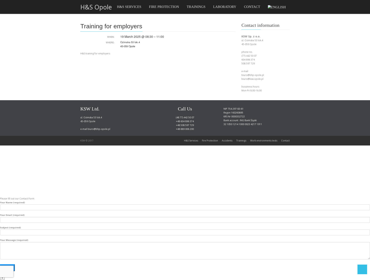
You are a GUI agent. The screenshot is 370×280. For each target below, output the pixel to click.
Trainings (241, 140)
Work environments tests (263, 140)
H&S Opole (96, 7)
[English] (277, 7)
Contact (285, 140)
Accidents (227, 140)
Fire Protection (210, 140)
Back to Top (362, 269)
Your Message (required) (14, 240)
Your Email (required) (12, 215)
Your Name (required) (12, 202)
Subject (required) (10, 227)
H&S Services (191, 140)
